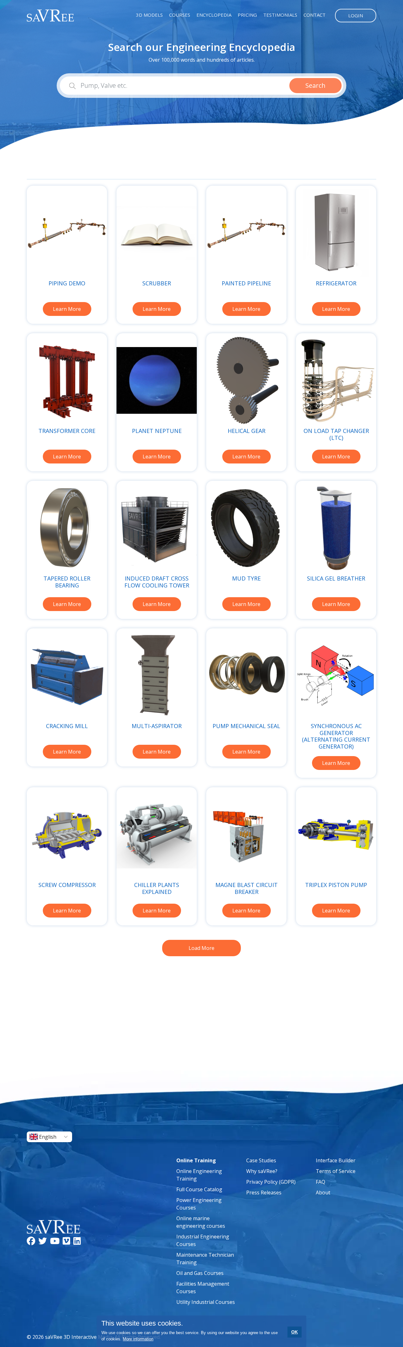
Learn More (67, 309)
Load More (201, 948)
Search (315, 85)
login (355, 15)
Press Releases (263, 1192)
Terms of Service (335, 1171)
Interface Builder (335, 1160)
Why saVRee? (261, 1171)
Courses (179, 15)
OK (294, 1331)
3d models (149, 15)
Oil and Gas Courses (200, 1273)
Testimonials (280, 15)
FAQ (320, 1181)
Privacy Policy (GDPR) (271, 1181)
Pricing (247, 15)
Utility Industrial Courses (205, 1302)
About (323, 1192)
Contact (315, 15)
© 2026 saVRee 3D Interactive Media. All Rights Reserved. (94, 1336)
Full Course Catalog (199, 1189)
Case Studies (261, 1160)
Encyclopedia (213, 15)
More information (138, 1339)
